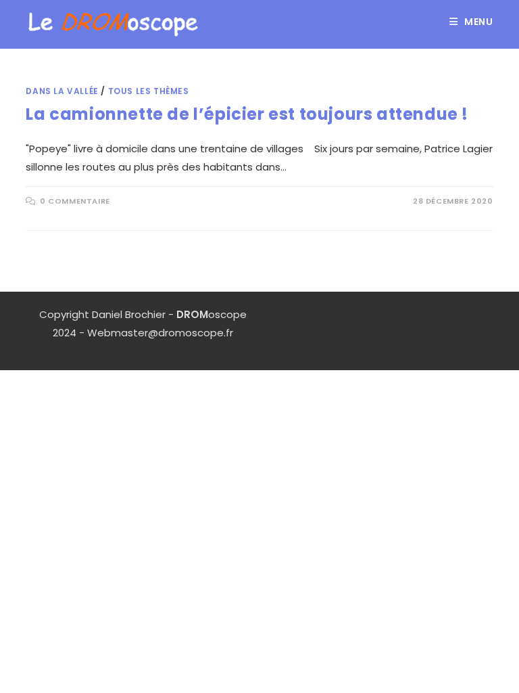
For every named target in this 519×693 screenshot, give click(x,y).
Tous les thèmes (148, 91)
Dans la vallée (62, 91)
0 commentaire (75, 201)
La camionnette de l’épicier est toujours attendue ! (247, 114)
